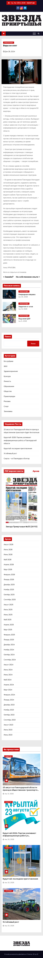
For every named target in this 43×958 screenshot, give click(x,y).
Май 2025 (7, 619)
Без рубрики (8, 361)
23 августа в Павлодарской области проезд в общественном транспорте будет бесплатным (20, 790)
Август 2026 (8, 544)
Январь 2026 (9, 579)
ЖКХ (5, 366)
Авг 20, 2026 (23, 297)
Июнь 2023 (8, 735)
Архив (36, 471)
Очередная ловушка (26, 294)
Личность (7, 381)
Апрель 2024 (9, 685)
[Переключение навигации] (34, 33)
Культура (7, 376)
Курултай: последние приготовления (18, 448)
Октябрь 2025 (9, 594)
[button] (39, 33)
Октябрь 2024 (9, 654)
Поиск (8, 336)
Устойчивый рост (10, 453)
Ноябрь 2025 (9, 589)
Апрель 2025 (9, 624)
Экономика (8, 411)
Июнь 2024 (8, 674)
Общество (8, 391)
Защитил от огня (25, 307)
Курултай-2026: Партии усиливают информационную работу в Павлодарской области (20, 440)
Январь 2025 (9, 639)
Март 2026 (8, 569)
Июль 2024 (8, 670)
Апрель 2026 (9, 564)
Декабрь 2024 (9, 644)
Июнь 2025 (8, 614)
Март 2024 (8, 690)
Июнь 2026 (8, 554)
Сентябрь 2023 (10, 720)
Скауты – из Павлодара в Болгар (17, 458)
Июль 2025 (8, 609)
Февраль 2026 (9, 574)
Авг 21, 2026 (9, 794)
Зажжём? (8, 276)
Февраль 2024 (9, 695)
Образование (9, 386)
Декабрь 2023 (9, 705)
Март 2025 (8, 629)
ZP (37, 954)
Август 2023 (8, 725)
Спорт (6, 406)
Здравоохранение (11, 371)
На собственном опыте (27, 276)
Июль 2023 (8, 730)
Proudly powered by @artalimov (15, 954)
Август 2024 (8, 664)
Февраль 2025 (9, 634)
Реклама (7, 401)
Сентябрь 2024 (10, 659)
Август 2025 (8, 604)
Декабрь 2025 (9, 584)
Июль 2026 (8, 549)
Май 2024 (7, 680)
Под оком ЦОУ (24, 319)
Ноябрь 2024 (9, 649)
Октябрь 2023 (9, 715)
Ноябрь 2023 (9, 710)
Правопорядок (8, 42)
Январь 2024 (9, 700)
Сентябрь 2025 (10, 599)
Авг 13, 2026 (22, 309)
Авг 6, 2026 (22, 321)
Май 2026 (7, 559)
